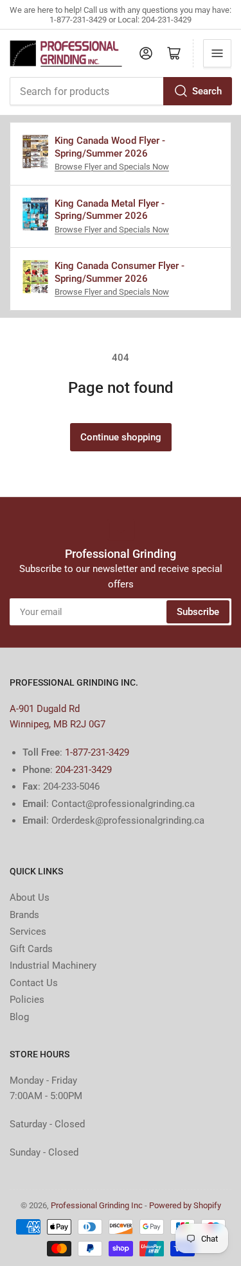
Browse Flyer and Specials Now (112, 166)
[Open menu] (217, 53)
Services (28, 931)
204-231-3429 (83, 770)
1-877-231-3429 (97, 752)
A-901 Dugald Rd (45, 709)
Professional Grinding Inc (97, 1205)
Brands (24, 915)
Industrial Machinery (53, 965)
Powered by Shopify (185, 1205)
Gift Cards (31, 949)
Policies (27, 999)
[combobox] (120, 91)
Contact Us (34, 983)
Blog (19, 1017)
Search (207, 91)
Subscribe (198, 612)
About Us (29, 897)
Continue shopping (120, 437)
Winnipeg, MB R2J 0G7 (57, 724)
